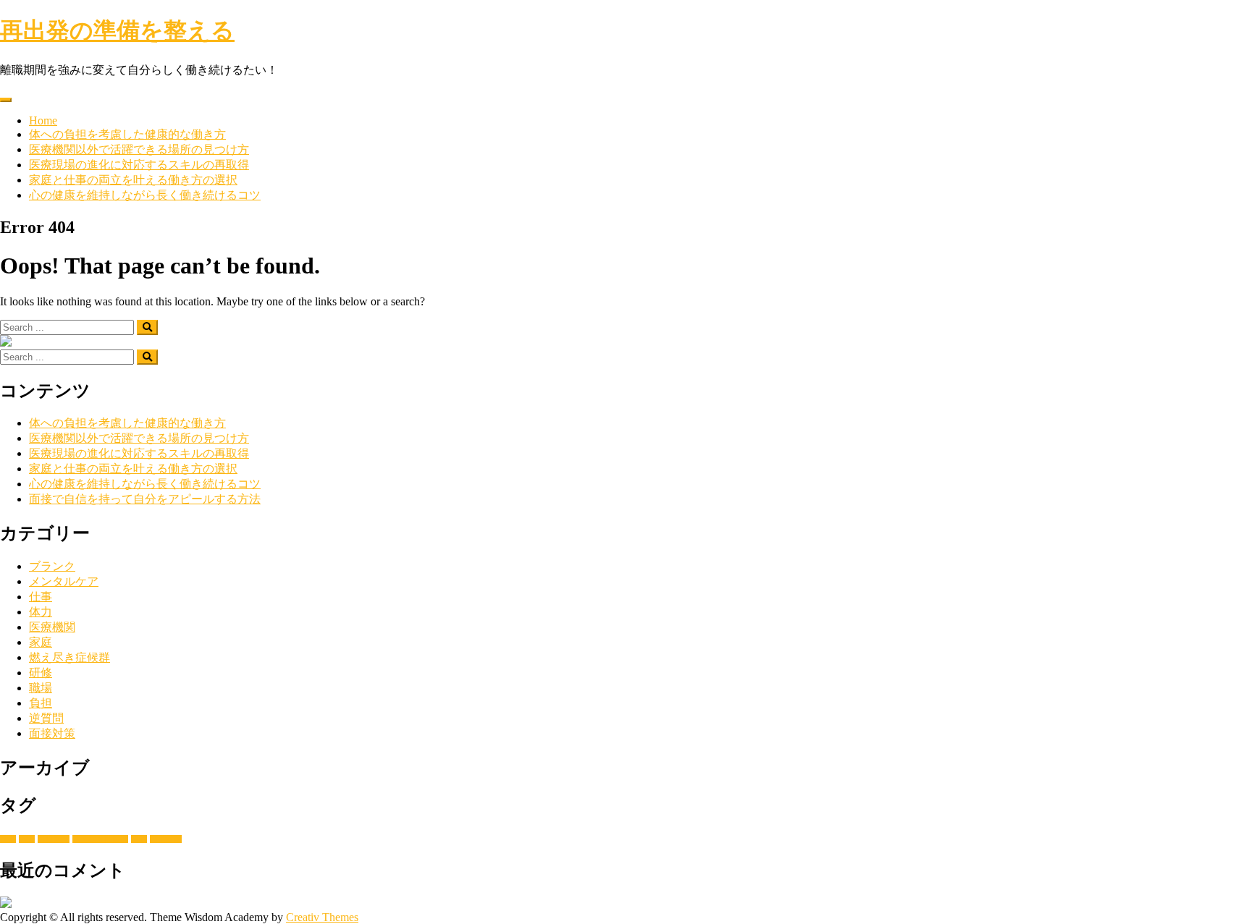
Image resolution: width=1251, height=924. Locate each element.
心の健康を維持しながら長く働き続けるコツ (145, 195)
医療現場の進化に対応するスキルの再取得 (139, 164)
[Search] (147, 327)
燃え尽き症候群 (69, 657)
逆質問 (46, 718)
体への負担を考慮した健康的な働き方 (127, 134)
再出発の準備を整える (117, 30)
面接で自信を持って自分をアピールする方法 (145, 499)
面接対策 (52, 733)
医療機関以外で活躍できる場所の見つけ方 (139, 149)
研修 (40, 672)
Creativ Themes (322, 917)
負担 (40, 703)
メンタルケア (63, 581)
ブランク (52, 566)
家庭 (40, 642)
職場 (40, 688)
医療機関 (52, 627)
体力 (40, 612)
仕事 (40, 596)
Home (43, 120)
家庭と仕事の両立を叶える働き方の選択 (133, 180)
